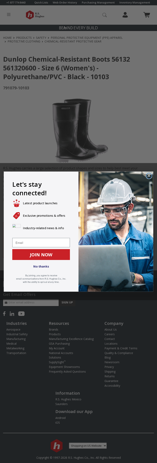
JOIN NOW (41, 254)
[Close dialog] (149, 175)
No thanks (41, 266)
